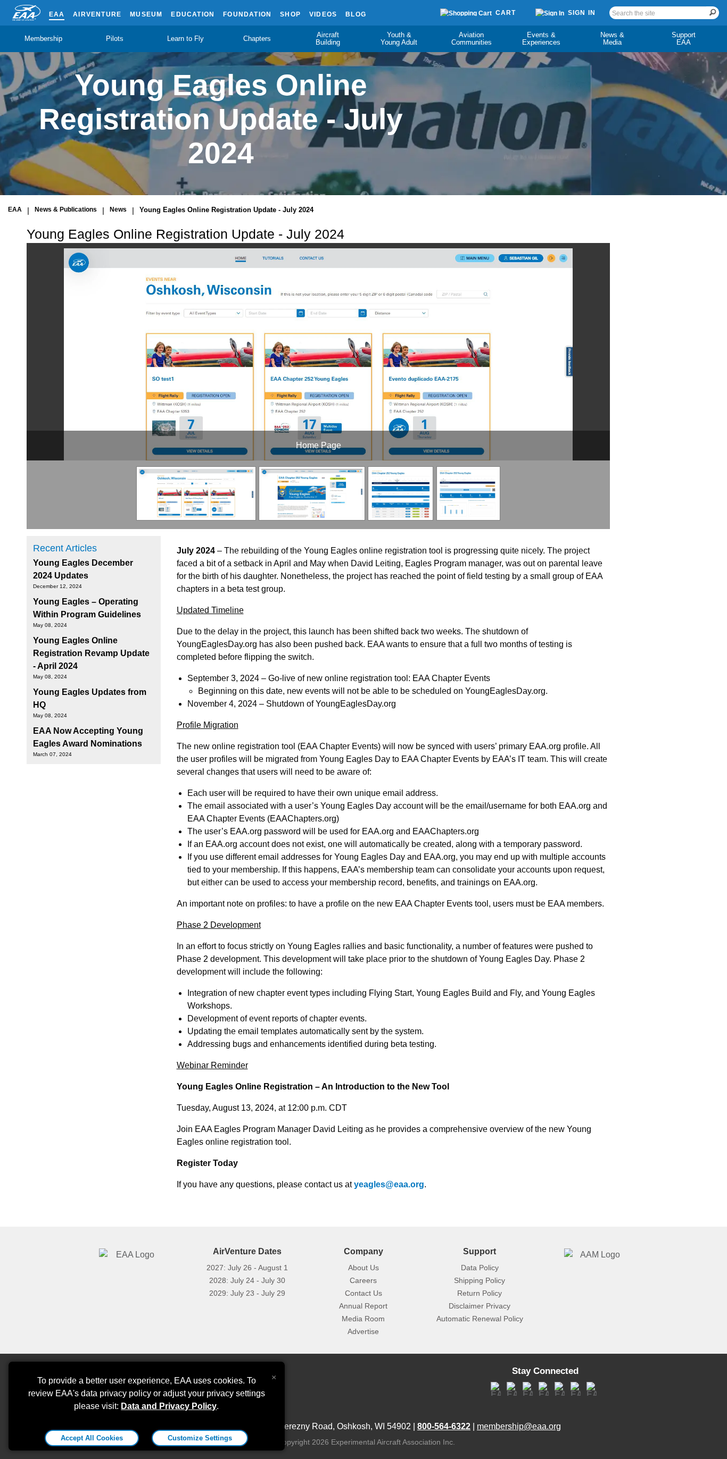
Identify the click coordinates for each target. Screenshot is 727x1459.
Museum (146, 14)
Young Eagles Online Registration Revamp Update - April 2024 (91, 653)
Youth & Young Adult (399, 38)
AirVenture (97, 14)
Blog (355, 14)
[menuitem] (43, 39)
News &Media (612, 38)
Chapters (257, 39)
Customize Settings (200, 1438)
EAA (57, 14)
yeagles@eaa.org (389, 1184)
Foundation (247, 14)
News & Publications (66, 209)
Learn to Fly (185, 39)
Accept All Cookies (92, 1438)
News (118, 209)
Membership (43, 39)
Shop (290, 14)
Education (192, 14)
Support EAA (684, 38)
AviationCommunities (471, 38)
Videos (323, 14)
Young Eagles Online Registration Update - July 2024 (226, 210)
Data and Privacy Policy (169, 1406)
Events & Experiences (541, 38)
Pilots (114, 39)
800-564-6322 (443, 1426)
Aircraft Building (328, 38)
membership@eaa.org (519, 1426)
